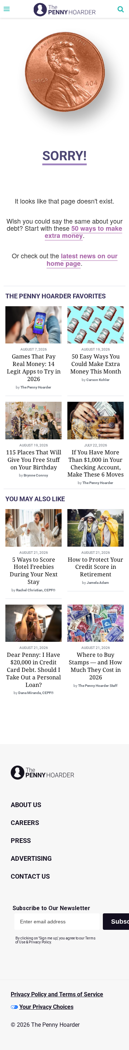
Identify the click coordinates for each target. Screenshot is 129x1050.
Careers (25, 822)
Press (21, 840)
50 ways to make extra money (84, 232)
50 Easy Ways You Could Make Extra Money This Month (95, 363)
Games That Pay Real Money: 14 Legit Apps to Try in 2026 (34, 367)
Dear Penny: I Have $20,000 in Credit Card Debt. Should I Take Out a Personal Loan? (33, 669)
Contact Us (30, 876)
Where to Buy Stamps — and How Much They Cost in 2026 (95, 666)
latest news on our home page (82, 259)
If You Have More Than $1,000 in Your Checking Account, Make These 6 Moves (95, 463)
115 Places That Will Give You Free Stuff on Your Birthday (33, 459)
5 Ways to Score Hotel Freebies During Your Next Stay (34, 571)
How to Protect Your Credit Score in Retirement (95, 567)
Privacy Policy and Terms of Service (57, 994)
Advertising (31, 858)
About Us (26, 805)
